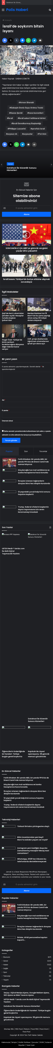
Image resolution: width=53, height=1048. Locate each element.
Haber (5, 965)
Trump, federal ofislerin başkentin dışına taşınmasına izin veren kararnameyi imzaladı (33, 509)
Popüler (9, 451)
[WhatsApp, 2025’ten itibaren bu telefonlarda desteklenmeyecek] (8, 862)
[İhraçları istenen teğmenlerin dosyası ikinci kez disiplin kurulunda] (9, 484)
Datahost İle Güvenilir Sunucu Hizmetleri (21, 2)
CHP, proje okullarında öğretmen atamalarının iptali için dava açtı (38, 341)
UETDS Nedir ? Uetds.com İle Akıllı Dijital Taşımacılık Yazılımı (13, 551)
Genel (10, 164)
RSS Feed (19, 1029)
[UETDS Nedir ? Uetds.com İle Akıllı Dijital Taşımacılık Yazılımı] (13, 539)
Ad (3, 400)
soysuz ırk (12, 134)
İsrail (10, 118)
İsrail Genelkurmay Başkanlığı (27, 123)
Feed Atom (44, 1029)
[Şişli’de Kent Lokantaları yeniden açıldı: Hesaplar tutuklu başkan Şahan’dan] (14, 304)
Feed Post (26, 1032)
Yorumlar (43, 451)
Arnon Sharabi (27, 102)
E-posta (5, 410)
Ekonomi (6, 957)
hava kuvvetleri (36, 113)
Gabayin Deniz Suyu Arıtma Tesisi (27, 107)
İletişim (14, 1042)
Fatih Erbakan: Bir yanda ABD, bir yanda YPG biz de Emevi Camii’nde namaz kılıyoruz (33, 462)
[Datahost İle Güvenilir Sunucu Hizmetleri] (39, 624)
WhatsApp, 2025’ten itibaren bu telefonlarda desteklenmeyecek (31, 860)
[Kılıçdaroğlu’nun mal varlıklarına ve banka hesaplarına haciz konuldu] (9, 473)
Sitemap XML (9, 1029)
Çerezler (35, 1042)
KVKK (42, 1042)
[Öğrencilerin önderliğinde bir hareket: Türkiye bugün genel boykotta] (13, 737)
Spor (5, 972)
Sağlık (5, 968)
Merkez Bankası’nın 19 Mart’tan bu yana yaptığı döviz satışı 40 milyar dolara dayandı (38, 317)
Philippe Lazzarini (17, 128)
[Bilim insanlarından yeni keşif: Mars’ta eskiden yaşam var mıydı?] (8, 840)
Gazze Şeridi (16, 113)
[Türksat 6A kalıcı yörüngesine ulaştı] (8, 829)
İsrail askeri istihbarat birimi (32, 118)
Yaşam (6, 980)
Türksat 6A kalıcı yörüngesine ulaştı (33, 826)
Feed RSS (34, 1029)
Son (26, 451)
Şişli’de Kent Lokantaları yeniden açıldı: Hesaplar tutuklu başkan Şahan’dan (13, 317)
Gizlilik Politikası (24, 1042)
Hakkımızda (5, 1042)
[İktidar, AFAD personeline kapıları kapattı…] (8, 940)
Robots (27, 1029)
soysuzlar (28, 134)
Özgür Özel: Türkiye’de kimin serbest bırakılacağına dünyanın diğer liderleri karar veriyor (13, 344)
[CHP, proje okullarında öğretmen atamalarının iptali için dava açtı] (39, 330)
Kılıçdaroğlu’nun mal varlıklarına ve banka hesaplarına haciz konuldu (34, 471)
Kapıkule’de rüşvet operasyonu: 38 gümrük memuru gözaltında (38, 754)
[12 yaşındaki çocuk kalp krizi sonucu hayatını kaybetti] (9, 497)
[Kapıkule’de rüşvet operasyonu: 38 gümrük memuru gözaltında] (39, 737)
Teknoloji (6, 976)
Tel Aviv (42, 134)
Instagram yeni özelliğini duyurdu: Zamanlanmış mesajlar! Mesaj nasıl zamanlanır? (33, 850)
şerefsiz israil (38, 128)
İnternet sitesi (7, 421)
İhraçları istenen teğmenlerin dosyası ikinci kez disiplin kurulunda (34, 482)
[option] (26, 164)
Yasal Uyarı (30, 1045)
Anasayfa (8, 20)
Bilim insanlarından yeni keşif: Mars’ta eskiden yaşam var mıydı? (32, 838)
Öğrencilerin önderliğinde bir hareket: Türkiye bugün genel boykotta (13, 754)
